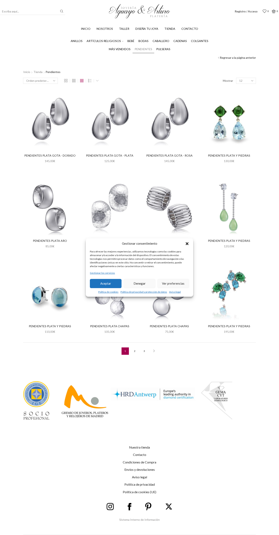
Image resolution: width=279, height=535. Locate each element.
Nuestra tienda (139, 447)
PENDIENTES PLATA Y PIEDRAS (229, 155)
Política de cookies (108, 291)
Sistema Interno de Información (139, 519)
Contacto (189, 28)
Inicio (85, 28)
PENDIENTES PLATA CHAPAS (109, 326)
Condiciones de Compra (139, 462)
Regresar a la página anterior (238, 57)
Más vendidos (120, 49)
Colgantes (199, 41)
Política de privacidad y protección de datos (144, 291)
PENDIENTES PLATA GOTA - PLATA (109, 155)
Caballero (161, 41)
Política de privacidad (139, 484)
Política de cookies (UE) (139, 492)
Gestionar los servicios (102, 273)
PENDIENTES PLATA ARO (50, 240)
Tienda (169, 28)
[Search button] (61, 11)
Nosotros (105, 28)
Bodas (143, 41)
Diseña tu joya (146, 28)
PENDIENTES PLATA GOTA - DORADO (50, 155)
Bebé (130, 41)
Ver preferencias (173, 283)
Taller (124, 28)
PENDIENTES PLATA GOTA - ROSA (169, 155)
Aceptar (105, 283)
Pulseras (163, 49)
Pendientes (143, 49)
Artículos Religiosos (104, 41)
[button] (187, 244)
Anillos (77, 41)
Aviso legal (175, 291)
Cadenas (180, 41)
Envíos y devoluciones (139, 469)
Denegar (140, 283)
